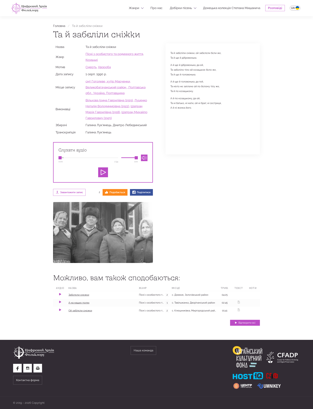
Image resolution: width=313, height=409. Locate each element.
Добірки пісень (181, 8)
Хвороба (104, 67)
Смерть (91, 67)
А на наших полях (78, 302)
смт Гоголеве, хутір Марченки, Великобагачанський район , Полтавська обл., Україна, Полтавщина (116, 87)
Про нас (156, 8)
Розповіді (275, 8)
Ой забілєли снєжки (80, 310)
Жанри (134, 8)
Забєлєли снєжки (78, 294)
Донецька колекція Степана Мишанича (231, 8)
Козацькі (92, 60)
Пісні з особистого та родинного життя (114, 54)
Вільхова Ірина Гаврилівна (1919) (109, 100)
